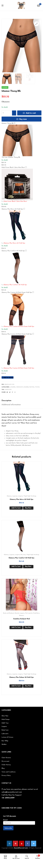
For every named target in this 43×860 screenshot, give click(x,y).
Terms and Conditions (9, 772)
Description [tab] (6, 401)
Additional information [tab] (11, 405)
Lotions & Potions (7, 737)
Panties (31, 387)
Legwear (14, 496)
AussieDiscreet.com (21, 848)
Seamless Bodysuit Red (21, 619)
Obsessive (8, 389)
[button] (36, 23)
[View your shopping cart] (38, 5)
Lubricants (5, 733)
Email (5, 819)
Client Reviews (6, 757)
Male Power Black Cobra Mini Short (13, 167)
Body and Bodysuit (8, 613)
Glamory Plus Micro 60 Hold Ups (12, 209)
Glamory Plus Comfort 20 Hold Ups (13, 251)
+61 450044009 (8, 798)
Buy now (23, 119)
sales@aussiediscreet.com (12, 792)
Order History (6, 765)
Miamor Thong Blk (8, 123)
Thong (37, 387)
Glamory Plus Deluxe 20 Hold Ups (21, 677)
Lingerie (12, 387)
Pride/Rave (36, 613)
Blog (3, 768)
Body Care (5, 730)
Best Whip (5, 741)
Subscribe (8, 828)
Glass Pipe (5, 716)
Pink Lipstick (28, 613)
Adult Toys (5, 723)
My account (5, 761)
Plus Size (23, 554)
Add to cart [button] (16, 508)
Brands (17, 613)
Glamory (9, 496)
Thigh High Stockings (29, 496)
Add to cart (31, 113)
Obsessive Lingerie (22, 387)
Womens (21, 615)
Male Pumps (6, 719)
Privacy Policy (6, 775)
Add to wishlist (8, 377)
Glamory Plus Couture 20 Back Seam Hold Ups (17, 292)
